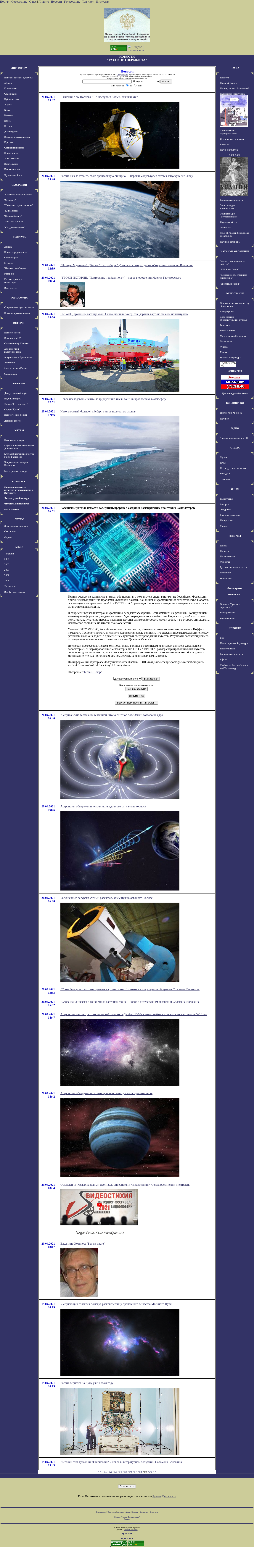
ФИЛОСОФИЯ (19, 297)
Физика (224, 346)
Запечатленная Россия (16, 368)
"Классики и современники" (18, 194)
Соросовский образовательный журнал (233, 318)
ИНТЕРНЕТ (235, 594)
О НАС (235, 489)
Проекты (224, 551)
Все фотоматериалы (14, 592)
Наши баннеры (228, 618)
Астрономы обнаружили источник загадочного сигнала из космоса (103, 806)
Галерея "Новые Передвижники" (127, 1517)
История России (12, 332)
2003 (6, 559)
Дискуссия (102, 1)
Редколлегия (226, 498)
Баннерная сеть (228, 612)
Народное (225, 473)
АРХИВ (19, 547)
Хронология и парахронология (12, 350)
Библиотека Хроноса (231, 412)
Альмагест (9, 362)
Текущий (9, 553)
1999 (6, 580)
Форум (8, 537)
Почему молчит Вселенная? (234, 88)
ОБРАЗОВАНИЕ (235, 293)
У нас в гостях (11, 158)
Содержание (19, 1)
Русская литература (230, 357)
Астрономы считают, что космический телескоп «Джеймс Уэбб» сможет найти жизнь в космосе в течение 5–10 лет (133, 1014)
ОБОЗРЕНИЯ (19, 184)
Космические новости (231, 200)
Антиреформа (227, 311)
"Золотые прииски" (14, 221)
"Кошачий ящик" (13, 216)
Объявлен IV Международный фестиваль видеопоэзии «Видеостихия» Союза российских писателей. (125, 1184)
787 (134, 1471)
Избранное (225, 572)
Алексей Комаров (131, 1530)
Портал (4, 1)
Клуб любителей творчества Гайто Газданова (19, 455)
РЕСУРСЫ (235, 536)
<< (100, 1471)
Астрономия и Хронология (18, 357)
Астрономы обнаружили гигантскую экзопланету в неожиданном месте (106, 1093)
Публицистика (11, 99)
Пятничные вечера (14, 440)
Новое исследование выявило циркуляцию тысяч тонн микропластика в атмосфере (113, 399)
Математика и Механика (233, 336)
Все (222, 637)
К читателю (10, 88)
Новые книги (11, 153)
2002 (6, 564)
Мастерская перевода (15, 471)
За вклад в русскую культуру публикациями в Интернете (18, 489)
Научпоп (224, 418)
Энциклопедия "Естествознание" (229, 215)
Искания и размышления (17, 136)
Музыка (8, 263)
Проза (7, 120)
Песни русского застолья (233, 468)
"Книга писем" (11, 210)
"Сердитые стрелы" (14, 227)
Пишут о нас (226, 520)
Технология (226, 341)
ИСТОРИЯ (19, 323)
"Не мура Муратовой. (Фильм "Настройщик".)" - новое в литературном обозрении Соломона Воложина (126, 265)
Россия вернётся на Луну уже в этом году (86, 1383)
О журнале (225, 509)
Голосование (72, 1)
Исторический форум (15, 414)
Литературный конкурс (17, 498)
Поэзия (8, 126)
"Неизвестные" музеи (15, 268)
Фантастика (10, 531)
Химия (223, 352)
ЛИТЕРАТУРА (19, 68)
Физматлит (225, 227)
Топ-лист (88, 1)
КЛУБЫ (19, 430)
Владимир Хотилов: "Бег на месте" (82, 1243)
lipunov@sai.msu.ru (164, 1496)
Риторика (9, 273)
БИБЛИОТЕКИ (235, 403)
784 (119, 1471)
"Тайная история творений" (18, 205)
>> (154, 1471)
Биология (225, 325)
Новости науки (227, 648)
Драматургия (11, 131)
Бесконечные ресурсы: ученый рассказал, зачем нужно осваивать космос (106, 897)
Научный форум (12, 398)
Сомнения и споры (14, 147)
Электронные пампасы (16, 526)
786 (129, 1471)
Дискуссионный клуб (15, 393)
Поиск (223, 545)
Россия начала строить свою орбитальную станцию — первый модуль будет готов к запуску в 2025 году (126, 176)
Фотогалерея (11, 257)
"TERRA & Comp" (229, 269)
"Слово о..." (10, 200)
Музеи (223, 457)
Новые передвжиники (15, 252)
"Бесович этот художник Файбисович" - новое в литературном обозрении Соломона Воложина (121, 1462)
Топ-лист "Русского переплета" (230, 606)
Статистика (144, 1512)
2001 (6, 569)
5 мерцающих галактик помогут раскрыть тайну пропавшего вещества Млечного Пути (116, 1304)
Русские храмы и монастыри (13, 280)
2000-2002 (234, 155)
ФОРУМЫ (19, 383)
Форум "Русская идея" (16, 404)
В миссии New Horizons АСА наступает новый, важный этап (99, 97)
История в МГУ (12, 338)
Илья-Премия (11, 509)
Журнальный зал (13, 175)
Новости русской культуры (18, 77)
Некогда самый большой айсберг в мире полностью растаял (98, 411)
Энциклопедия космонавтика (227, 207)
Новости (56, 1)
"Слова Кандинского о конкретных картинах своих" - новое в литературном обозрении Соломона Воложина (130, 989)
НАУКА (235, 68)
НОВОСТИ (235, 628)
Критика (8, 142)
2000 (6, 575)
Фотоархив (10, 586)
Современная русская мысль (19, 307)
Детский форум (12, 420)
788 (139, 1471)
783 (114, 1471)
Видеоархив (10, 288)
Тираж (223, 526)
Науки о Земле (227, 330)
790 (149, 1471)
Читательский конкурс (16, 503)
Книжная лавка (12, 169)
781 (104, 1471)
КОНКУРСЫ (19, 481)
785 (124, 1471)
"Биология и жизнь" (230, 283)
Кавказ (7, 110)
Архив (128, 1512)
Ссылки (135, 1512)
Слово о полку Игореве (16, 343)
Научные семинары (230, 241)
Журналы (225, 561)
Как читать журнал (230, 515)
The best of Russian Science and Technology (234, 667)
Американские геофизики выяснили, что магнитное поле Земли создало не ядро (111, 715)
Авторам (224, 504)
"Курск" (8, 104)
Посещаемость (227, 556)
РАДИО (235, 428)
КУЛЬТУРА (19, 237)
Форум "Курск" (12, 409)
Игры (223, 462)
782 (109, 1471)
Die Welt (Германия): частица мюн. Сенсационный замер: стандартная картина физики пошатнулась (124, 314)
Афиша (8, 83)
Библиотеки (226, 578)
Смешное (225, 479)
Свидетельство (122, 74)
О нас (32, 1)
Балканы (8, 115)
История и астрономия (232, 139)
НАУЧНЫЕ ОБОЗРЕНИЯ (235, 251)
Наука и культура (229, 149)
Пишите (43, 1)
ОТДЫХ (234, 447)
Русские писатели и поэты (233, 567)
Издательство (11, 163)
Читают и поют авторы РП (234, 438)
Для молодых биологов (235, 393)
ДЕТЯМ (19, 519)
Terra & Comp (92, 672)
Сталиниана (10, 373)
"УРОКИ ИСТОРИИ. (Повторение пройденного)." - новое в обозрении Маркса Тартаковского (120, 277)
